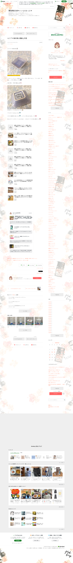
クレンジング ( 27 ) (51, 189)
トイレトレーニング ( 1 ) (52, 185)
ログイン (69, 1)
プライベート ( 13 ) (51, 142)
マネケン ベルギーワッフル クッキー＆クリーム (56, 91)
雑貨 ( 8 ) (50, 277)
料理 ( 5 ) (50, 149)
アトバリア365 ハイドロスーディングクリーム (56, 84)
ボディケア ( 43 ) (51, 191)
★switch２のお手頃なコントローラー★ (55, 92)
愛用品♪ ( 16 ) (50, 198)
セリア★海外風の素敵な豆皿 (17, 38)
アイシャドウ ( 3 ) (51, 173)
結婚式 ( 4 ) (50, 133)
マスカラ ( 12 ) (51, 182)
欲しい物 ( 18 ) (51, 160)
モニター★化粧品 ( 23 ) (52, 120)
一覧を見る (57, 108)
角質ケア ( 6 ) (50, 250)
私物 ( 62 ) (50, 131)
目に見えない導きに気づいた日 (54, 380)
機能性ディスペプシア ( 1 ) (53, 248)
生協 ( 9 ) (50, 284)
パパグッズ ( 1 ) (51, 246)
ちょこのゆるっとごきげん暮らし (54, 373)
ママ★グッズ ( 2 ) (51, 147)
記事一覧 (20, 27)
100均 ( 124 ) (50, 234)
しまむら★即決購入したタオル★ (54, 105)
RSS (50, 405)
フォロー (37, 278)
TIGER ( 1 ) (50, 228)
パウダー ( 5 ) (50, 261)
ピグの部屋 (61, 52)
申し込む (55, 540)
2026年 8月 (57, 342)
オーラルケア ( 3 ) (51, 259)
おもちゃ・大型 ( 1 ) (52, 187)
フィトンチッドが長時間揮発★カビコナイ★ (56, 88)
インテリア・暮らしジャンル (53, 65)
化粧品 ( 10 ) (50, 122)
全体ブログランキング (52, 64)
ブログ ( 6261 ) (51, 115)
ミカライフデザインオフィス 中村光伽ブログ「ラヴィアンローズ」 (56, 368)
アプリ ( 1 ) (50, 214)
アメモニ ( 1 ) (50, 137)
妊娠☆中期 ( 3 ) (51, 140)
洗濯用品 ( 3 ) (50, 237)
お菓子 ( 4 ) (50, 275)
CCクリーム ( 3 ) (51, 282)
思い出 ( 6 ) (50, 119)
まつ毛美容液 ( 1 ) (51, 279)
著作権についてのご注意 (54, 406)
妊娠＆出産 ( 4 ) (51, 144)
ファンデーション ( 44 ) (52, 180)
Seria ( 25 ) (50, 230)
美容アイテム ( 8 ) (51, 243)
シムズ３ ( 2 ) (50, 128)
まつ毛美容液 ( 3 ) (51, 201)
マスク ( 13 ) (50, 196)
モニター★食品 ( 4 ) (52, 129)
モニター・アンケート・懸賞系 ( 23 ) (55, 117)
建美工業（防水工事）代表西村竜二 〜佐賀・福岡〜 (56, 385)
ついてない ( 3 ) (51, 291)
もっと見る (25, 311)
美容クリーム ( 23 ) (51, 169)
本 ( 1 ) (49, 270)
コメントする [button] (31, 265)
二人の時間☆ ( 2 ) (51, 288)
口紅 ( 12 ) (50, 176)
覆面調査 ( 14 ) (51, 126)
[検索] (64, 28)
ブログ (13, 294)
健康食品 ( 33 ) (51, 135)
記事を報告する (40, 273)
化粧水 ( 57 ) (50, 164)
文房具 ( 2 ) (50, 221)
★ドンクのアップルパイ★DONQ (32, 33)
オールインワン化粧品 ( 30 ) (53, 183)
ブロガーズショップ (54, 52)
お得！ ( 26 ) (50, 192)
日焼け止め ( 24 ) (51, 207)
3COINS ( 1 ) (50, 241)
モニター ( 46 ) (51, 124)
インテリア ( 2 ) (51, 266)
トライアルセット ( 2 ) (52, 210)
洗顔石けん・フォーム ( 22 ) (53, 219)
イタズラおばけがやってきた (20, 33)
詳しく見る (36, 540)
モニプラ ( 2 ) (50, 138)
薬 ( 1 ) (49, 264)
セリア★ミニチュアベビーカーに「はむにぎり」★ (56, 100)
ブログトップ (11, 27)
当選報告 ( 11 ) (51, 153)
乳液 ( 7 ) (50, 165)
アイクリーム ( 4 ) (51, 239)
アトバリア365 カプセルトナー (54, 86)
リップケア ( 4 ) (51, 223)
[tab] (14, 452)
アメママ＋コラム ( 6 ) (52, 225)
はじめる (17, 540)
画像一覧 (28, 27)
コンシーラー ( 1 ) (51, 273)
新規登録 (64, 1)
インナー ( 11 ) (51, 216)
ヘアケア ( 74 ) (51, 203)
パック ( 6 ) (50, 232)
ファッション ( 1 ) (51, 268)
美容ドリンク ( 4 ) (51, 194)
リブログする (39, 265)
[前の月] (53, 343)
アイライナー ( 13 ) (51, 178)
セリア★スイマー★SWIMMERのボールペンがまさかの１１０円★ (56, 103)
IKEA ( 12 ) (50, 162)
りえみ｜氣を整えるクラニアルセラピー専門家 (56, 377)
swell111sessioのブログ (52, 375)
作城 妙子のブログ (52, 382)
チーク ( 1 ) (50, 174)
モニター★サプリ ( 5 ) (52, 156)
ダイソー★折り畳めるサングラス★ (54, 94)
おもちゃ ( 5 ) (50, 255)
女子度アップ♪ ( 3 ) (51, 286)
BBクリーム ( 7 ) (51, 171)
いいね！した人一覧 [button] (40, 268)
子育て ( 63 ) (50, 158)
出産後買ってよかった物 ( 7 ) (53, 146)
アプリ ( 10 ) (50, 212)
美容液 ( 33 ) (50, 167)
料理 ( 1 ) (50, 155)
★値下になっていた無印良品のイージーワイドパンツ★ (56, 97)
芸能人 (21, 452)
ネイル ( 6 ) (50, 257)
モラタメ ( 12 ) (51, 151)
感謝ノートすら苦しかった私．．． (54, 371)
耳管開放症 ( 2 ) (51, 252)
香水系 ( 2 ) (50, 205)
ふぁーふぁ (57, 50)
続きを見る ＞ (63, 60)
